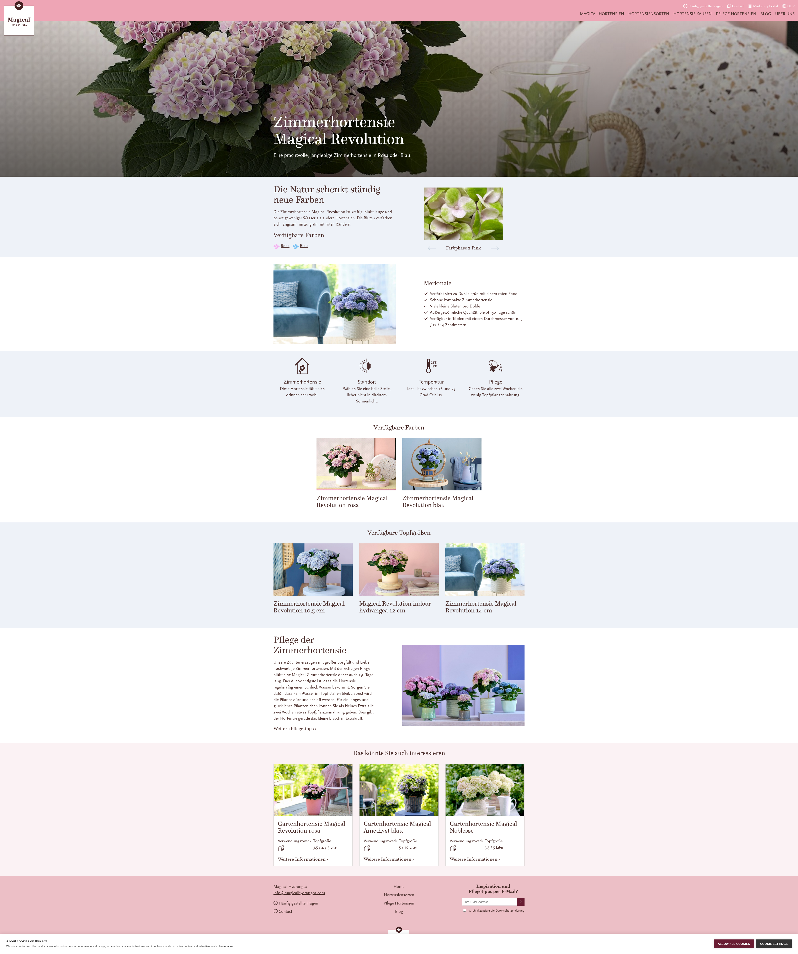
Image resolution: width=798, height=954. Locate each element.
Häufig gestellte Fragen (705, 6)
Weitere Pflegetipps (293, 728)
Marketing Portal (765, 6)
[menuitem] (602, 14)
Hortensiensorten (648, 13)
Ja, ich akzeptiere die (496, 910)
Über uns (785, 13)
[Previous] (432, 248)
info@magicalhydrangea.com (299, 892)
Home (399, 886)
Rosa (285, 245)
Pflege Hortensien (736, 13)
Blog (765, 13)
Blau (304, 245)
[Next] (495, 248)
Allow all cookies (734, 943)
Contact (738, 6)
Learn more (226, 946)
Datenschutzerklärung (509, 910)
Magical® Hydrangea (19, 19)
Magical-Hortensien (602, 13)
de (789, 6)
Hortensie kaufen (692, 13)
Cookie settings (774, 943)
